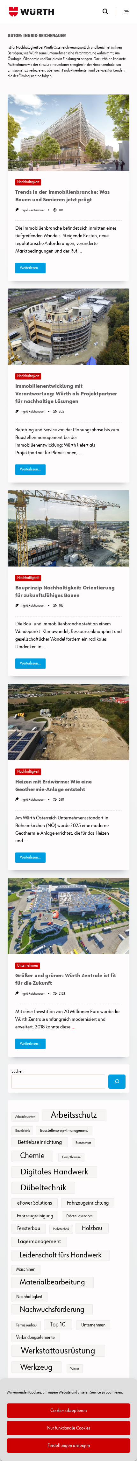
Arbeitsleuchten (25, 1116)
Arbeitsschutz (74, 1115)
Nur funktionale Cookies (68, 1428)
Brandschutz (83, 1142)
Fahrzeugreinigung (35, 1216)
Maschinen (25, 1269)
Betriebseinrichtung (40, 1142)
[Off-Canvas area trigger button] (127, 12)
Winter (74, 1368)
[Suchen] (117, 1082)
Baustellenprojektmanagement (64, 1131)
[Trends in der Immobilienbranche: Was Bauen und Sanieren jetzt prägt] (68, 132)
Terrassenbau (26, 1325)
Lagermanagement (39, 1241)
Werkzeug (36, 1367)
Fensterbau (28, 1228)
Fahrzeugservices (79, 1216)
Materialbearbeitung (52, 1282)
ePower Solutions (34, 1203)
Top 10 (58, 1325)
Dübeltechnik (43, 1188)
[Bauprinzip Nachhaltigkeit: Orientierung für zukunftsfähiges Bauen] (68, 528)
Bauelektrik (22, 1130)
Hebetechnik (61, 1229)
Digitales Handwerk (54, 1172)
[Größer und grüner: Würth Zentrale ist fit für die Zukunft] (68, 916)
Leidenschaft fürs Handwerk (60, 1255)
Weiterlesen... (30, 268)
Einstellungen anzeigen (68, 1445)
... (80, 251)
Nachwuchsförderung (52, 1309)
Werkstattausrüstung (58, 1350)
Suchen (17, 1071)
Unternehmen (27, 966)
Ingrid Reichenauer (33, 210)
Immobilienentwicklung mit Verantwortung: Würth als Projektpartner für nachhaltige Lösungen (66, 394)
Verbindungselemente (35, 1337)
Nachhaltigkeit (28, 182)
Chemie (32, 1156)
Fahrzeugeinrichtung (88, 1203)
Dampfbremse (71, 1157)
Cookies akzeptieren (68, 1410)
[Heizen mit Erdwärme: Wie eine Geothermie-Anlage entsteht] (68, 722)
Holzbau (92, 1228)
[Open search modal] (105, 11)
